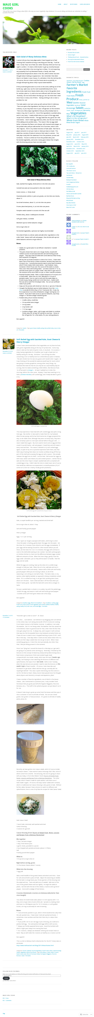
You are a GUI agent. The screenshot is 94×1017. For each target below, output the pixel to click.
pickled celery (50, 328)
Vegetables (23, 952)
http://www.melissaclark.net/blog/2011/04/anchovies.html (35, 945)
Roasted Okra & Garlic (73, 52)
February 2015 (84, 137)
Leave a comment (7, 72)
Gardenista (69, 175)
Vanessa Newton (76, 220)
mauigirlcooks (75, 233)
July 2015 (68, 137)
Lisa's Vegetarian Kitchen (72, 182)
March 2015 (76, 137)
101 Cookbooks (70, 166)
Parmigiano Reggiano (45, 954)
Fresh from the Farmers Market (76, 61)
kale (46, 328)
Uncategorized (78, 110)
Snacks (68, 110)
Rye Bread (77, 105)
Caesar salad (50, 952)
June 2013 (83, 153)
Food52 (68, 184)
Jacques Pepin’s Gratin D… (83, 239)
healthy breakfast (50, 604)
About (66, 4)
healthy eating (40, 328)
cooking (53, 603)
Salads (24, 328)
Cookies (86, 80)
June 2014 (77, 144)
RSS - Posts (6, 998)
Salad (22, 955)
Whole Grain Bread (31, 952)
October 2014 (80, 141)
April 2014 (69, 146)
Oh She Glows (70, 189)
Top (4, 1013)
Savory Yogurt (71, 55)
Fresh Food (19, 604)
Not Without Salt (70, 191)
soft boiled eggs (37, 606)
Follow (6, 978)
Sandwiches (87, 108)
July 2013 (77, 153)
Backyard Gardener (71, 180)
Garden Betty (69, 177)
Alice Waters (43, 952)
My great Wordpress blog (73, 198)
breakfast (48, 603)
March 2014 (77, 146)
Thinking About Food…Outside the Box (78, 57)
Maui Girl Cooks (11, 6)
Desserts (69, 82)
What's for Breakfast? (36, 603)
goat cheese (33, 328)
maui (31, 606)
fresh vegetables (34, 604)
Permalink (21, 330)
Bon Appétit (69, 164)
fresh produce (26, 604)
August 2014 (69, 144)
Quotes (76, 103)
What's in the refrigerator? (77, 118)
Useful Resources (85, 4)
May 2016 (69, 135)
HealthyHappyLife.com (72, 186)
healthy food (23, 606)
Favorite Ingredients (37, 950)
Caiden (73, 226)
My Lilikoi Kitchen (70, 202)
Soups (72, 110)
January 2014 (85, 146)
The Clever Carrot (71, 170)
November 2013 (81, 148)
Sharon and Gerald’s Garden (73, 193)
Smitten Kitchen (26, 374)
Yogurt (77, 122)
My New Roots (70, 196)
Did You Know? (76, 82)
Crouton (56, 952)
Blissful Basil (69, 200)
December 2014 (79, 139)
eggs (57, 603)
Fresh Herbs (71, 96)
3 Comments (6, 617)
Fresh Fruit (86, 92)
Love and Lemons (71, 168)
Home (59, 4)
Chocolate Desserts (78, 80)
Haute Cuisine (20, 954)
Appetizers (69, 80)
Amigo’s (30, 370)
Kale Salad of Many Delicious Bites (32, 57)
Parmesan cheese (35, 954)
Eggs (29, 603)
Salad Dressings (57, 950)
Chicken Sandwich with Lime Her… (79, 221)
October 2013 (70, 151)
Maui (51, 950)
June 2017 (83, 132)
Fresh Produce (45, 950)
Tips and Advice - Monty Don (74, 173)
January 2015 (69, 139)
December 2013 (70, 148)
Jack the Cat (86, 99)
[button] (34, 170)
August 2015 (85, 135)
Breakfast (25, 603)
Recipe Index (73, 4)
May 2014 (84, 144)
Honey (81, 99)
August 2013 (69, 153)
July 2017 (77, 132)
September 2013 (80, 151)
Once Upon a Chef (71, 205)
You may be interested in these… (76, 59)
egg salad (56, 115)
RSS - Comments (7, 1000)
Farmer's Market (27, 950)
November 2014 (70, 141)
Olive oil (29, 954)
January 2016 (76, 135)
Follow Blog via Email (11, 971)
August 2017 (69, 132)
